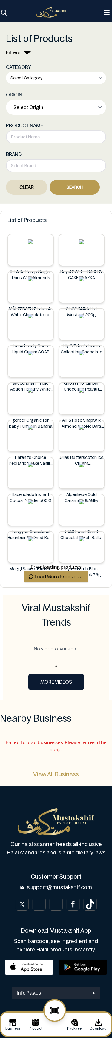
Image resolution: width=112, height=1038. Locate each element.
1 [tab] (56, 666)
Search (75, 187)
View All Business (56, 774)
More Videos (56, 682)
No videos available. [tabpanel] (56, 648)
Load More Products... (58, 576)
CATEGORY (18, 67)
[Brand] (54, 12)
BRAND (14, 154)
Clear (26, 187)
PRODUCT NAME (24, 125)
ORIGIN (14, 94)
